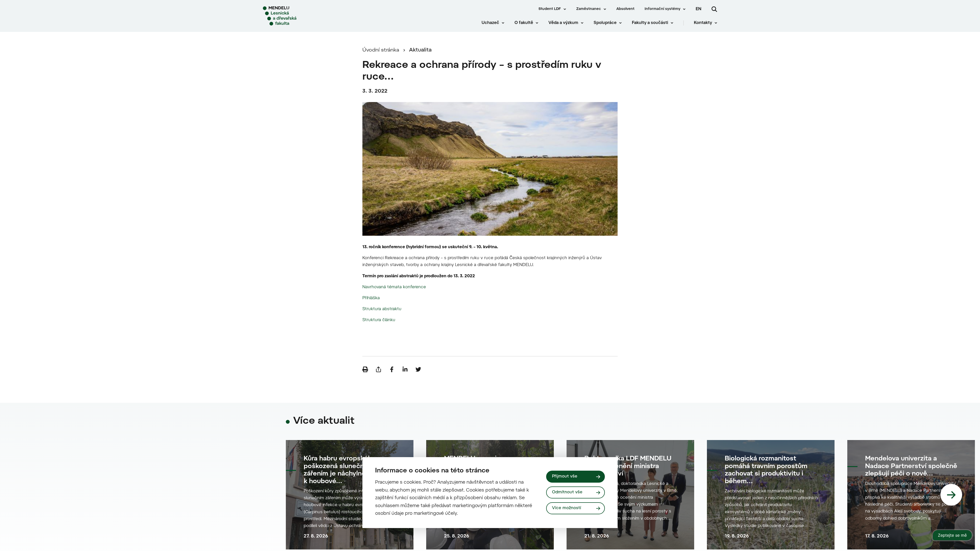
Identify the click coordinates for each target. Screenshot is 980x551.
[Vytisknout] (365, 369)
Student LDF (549, 9)
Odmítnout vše (567, 492)
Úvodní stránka (380, 50)
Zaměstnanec (588, 9)
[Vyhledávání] (714, 9)
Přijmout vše (564, 476)
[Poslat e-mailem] (378, 369)
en (698, 9)
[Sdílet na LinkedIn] (405, 369)
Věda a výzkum (563, 23)
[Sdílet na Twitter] (418, 369)
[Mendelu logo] (294, 16)
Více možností (566, 508)
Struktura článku (378, 320)
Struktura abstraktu (381, 309)
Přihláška (371, 298)
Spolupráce (605, 23)
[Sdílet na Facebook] (392, 369)
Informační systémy (662, 9)
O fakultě (523, 23)
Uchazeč (490, 23)
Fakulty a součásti (650, 23)
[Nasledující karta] (951, 495)
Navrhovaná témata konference (394, 287)
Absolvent (625, 9)
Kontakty (703, 23)
